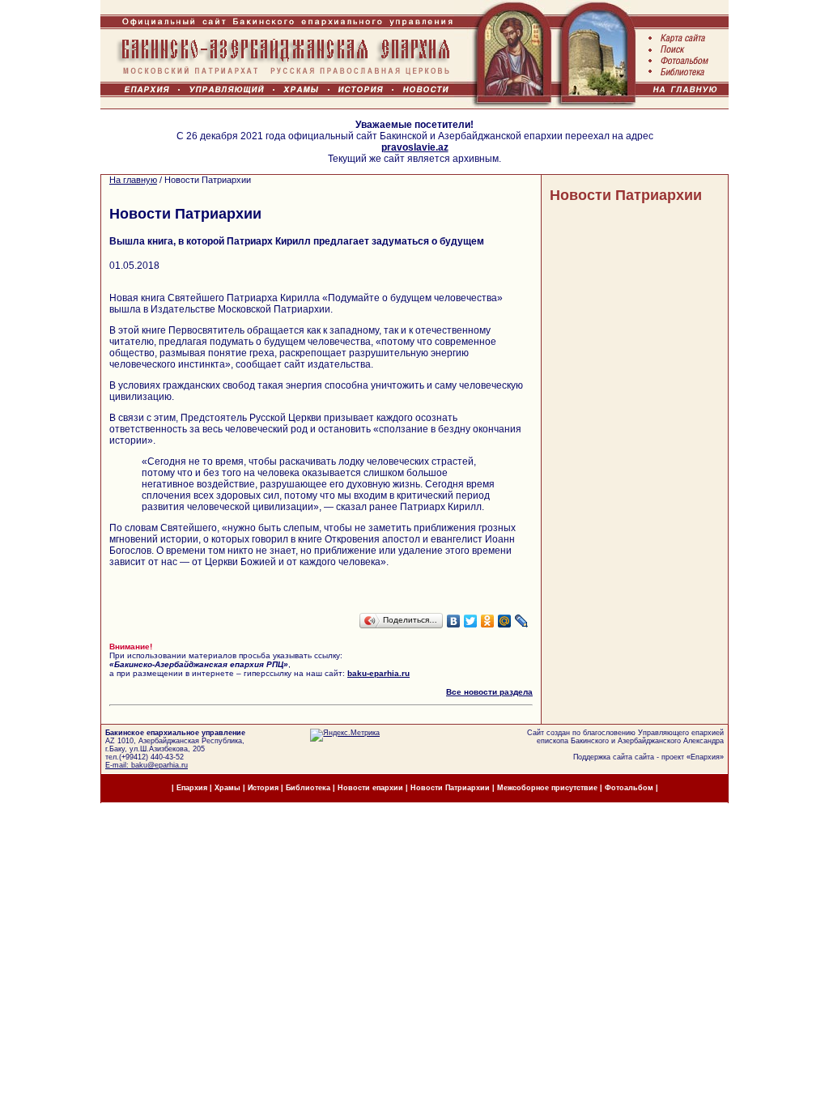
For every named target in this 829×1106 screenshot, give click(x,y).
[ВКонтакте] (453, 621)
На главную (133, 180)
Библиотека (309, 788)
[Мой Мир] (504, 621)
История (263, 788)
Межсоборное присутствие (547, 788)
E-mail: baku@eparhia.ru (146, 765)
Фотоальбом (629, 788)
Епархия (705, 757)
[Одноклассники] (487, 621)
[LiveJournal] (521, 621)
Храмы (227, 788)
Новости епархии (370, 788)
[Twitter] (470, 621)
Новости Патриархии (626, 195)
